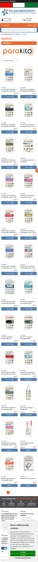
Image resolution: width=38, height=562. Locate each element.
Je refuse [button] (23, 555)
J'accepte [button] (23, 552)
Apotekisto (4, 560)
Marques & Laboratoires (27, 519)
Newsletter (5, 529)
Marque (18, 34)
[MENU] (35, 25)
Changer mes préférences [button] (23, 558)
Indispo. (9, 450)
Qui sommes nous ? (7, 522)
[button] (9, 60)
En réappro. (28, 379)
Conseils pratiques (26, 517)
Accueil (6, 25)
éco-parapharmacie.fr (7, 34)
